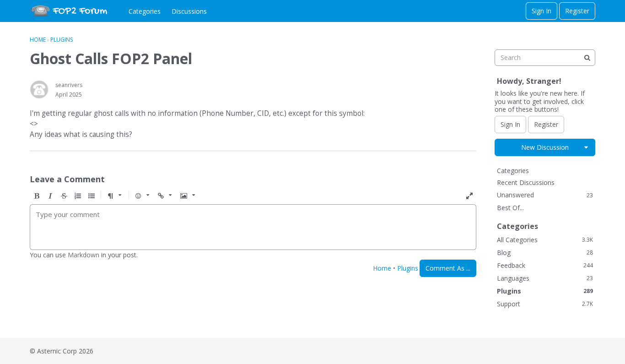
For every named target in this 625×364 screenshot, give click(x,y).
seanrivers (68, 85)
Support (545, 303)
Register (577, 10)
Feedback (545, 265)
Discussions (189, 11)
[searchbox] (545, 57)
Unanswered (545, 194)
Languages (545, 278)
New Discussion (545, 147)
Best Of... (510, 207)
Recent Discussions (526, 182)
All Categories (545, 239)
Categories (145, 11)
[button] (36, 196)
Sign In (541, 10)
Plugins (407, 268)
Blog (545, 252)
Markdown (83, 254)
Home (382, 268)
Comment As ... (448, 268)
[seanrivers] (39, 89)
